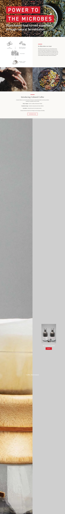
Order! (48, 348)
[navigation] (10, 1)
